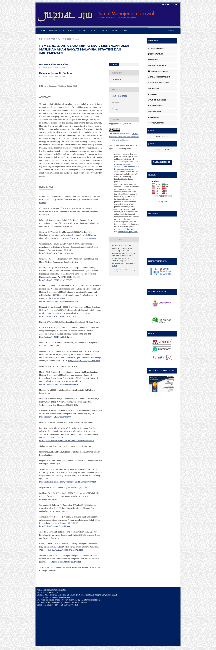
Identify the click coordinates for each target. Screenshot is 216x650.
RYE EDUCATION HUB (69, 605)
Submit (124, 31)
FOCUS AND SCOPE (157, 48)
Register (105, 31)
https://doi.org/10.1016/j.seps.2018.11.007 (56, 253)
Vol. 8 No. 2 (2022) (63, 39)
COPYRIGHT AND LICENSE (159, 83)
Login (115, 31)
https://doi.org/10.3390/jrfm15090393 (80, 238)
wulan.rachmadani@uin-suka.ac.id (57, 597)
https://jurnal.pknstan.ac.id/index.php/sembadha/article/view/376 (66, 440)
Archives (94, 31)
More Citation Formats (120, 271)
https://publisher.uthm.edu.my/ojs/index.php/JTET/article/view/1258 (67, 482)
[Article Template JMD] (162, 271)
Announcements (57, 31)
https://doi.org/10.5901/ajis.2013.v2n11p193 (57, 337)
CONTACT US (154, 117)
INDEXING (153, 94)
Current (82, 31)
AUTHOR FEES (155, 111)
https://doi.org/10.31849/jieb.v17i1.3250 (66, 550)
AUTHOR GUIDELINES (158, 100)
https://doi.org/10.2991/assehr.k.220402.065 (57, 280)
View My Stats (162, 201)
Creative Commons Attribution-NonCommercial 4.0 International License (124, 136)
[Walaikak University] (162, 302)
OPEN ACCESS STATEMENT (160, 77)
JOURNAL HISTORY (157, 123)
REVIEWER (154, 60)
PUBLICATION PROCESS (159, 71)
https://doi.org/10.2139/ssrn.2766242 (65, 562)
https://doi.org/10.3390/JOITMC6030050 (84, 361)
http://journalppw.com (48, 499)
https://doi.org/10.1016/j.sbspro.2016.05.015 (57, 316)
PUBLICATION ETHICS (158, 65)
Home (43, 31)
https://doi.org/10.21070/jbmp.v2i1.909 (55, 417)
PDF (115, 65)
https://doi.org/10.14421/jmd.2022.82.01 (60, 86)
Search (171, 31)
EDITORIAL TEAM (156, 54)
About (71, 31)
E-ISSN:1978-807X (161, 149)
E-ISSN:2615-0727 (161, 136)
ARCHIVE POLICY (156, 106)
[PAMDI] (162, 318)
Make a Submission (161, 162)
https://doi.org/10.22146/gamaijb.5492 (55, 526)
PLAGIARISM (154, 88)
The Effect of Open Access (128, 231)
